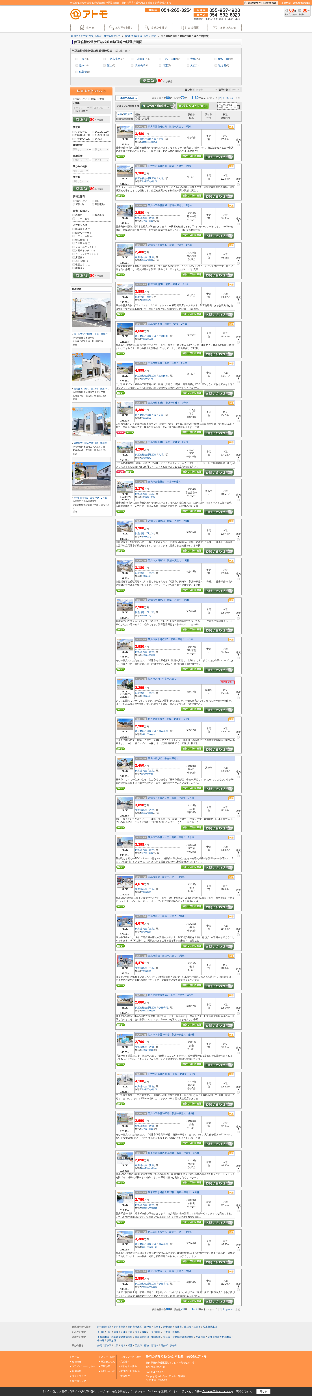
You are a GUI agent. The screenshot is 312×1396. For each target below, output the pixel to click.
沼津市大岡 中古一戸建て (162, 678)
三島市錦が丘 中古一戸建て (163, 758)
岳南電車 (200, 1337)
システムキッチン (86, 247)
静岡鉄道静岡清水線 (122, 1337)
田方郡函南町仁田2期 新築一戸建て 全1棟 (171, 1074)
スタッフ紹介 (108, 1356)
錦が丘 (150, 774)
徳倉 (155, 1168)
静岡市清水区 (135, 1326)
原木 (83, 65)
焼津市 (178, 1326)
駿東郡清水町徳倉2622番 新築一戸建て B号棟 (173, 1153)
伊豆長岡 (141, 65)
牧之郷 (223, 65)
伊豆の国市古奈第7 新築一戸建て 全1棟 (170, 995)
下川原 (100, 1332)
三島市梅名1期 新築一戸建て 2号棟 (168, 442)
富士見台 (151, 497)
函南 (151, 1086)
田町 (109, 1332)
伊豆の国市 (146, 734)
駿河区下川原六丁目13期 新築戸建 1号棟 (95, 443)
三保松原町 (155, 1332)
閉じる (263, 1391)
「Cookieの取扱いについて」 (216, 1391)
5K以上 (98, 138)
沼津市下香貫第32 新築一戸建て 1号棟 (170, 245)
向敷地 (175, 1332)
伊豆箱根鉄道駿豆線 (145, 139)
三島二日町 (171, 58)
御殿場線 (139, 296)
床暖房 (80, 257)
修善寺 (84, 71)
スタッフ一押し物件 (131, 1356)
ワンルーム (81, 131)
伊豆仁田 (225, 58)
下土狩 (150, 533)
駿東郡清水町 (147, 1168)
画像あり (80, 215)
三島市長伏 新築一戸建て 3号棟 (166, 876)
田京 (166, 65)
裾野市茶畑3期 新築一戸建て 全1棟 (168, 284)
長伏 (149, 892)
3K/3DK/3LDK (102, 135)
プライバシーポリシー (84, 1366)
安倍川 (173, 1345)
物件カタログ (79, 1380)
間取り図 (127, 114)
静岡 (99, 1345)
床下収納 (81, 261)
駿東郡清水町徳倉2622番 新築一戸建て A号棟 (173, 1192)
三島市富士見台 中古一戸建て (164, 481)
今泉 (137, 1332)
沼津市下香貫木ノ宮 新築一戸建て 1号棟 (171, 837)
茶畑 (149, 300)
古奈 (153, 734)
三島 (83, 58)
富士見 (154, 1247)
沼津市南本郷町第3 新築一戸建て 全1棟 (170, 639)
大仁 (194, 65)
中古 (101, 99)
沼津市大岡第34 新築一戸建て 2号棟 (168, 521)
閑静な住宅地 (83, 232)
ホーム (75, 1356)
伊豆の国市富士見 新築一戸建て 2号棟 (170, 1271)
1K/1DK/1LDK (102, 131)
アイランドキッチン (87, 254)
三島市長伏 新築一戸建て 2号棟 (166, 916)
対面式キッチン (85, 250)
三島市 (144, 339)
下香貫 (150, 221)
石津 (123, 1332)
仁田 (155, 142)
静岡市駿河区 (104, 1326)
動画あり (99, 215)
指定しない (81, 99)
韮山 (111, 65)
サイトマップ (79, 1376)
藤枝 (146, 1345)
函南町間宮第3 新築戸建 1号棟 (90, 498)
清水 (123, 1345)
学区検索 (105, 1366)
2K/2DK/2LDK (82, 135)
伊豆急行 (111, 1340)
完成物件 (125, 1361)
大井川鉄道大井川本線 (219, 1337)
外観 (120, 114)
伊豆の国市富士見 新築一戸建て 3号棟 (170, 1231)
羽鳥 (130, 1332)
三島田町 (142, 58)
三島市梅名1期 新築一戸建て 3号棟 (168, 402)
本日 (97, 201)
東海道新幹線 (142, 1337)
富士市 (157, 1326)
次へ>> (229, 98)
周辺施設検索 (108, 1361)
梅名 (149, 418)
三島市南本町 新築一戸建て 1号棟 (167, 363)
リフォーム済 (83, 236)
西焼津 (138, 1345)
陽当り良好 (82, 229)
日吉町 (164, 1345)
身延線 (166, 1337)
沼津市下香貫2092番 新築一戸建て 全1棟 (171, 1034)
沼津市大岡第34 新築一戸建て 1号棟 (168, 560)
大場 (195, 58)
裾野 (149, 296)
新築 (93, 99)
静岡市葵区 (119, 1326)
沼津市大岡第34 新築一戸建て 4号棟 (168, 600)
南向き (80, 268)
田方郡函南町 (147, 142)
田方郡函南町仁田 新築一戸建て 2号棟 (170, 126)
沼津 (151, 218)
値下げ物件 (82, 111)
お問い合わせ (108, 1371)
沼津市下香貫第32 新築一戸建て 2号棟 (170, 205)
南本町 (150, 339)
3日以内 (79, 204)
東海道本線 (141, 218)
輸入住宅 (81, 239)
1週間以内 (100, 204)
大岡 (149, 537)
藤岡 (144, 1332)
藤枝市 (187, 1326)
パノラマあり (82, 218)
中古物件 (125, 1376)
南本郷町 (151, 655)
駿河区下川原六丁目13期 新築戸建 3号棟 (95, 388)
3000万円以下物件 (130, 1371)
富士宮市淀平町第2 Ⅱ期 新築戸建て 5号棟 (97, 334)
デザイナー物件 (128, 1366)
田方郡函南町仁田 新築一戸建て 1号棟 (170, 166)
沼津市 (144, 221)
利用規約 (76, 1371)
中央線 (100, 1340)
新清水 (154, 1345)
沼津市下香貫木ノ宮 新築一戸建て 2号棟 (171, 798)
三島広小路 (115, 58)
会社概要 (76, 1361)
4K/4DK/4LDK (82, 138)
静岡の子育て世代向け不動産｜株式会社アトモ (176, 1356)
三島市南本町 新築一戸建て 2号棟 (167, 323)
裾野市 (144, 300)
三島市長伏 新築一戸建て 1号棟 (166, 955)
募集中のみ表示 (128, 98)
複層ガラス (82, 264)
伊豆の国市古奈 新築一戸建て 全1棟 (168, 719)
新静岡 (107, 1345)
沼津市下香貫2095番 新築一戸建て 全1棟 (171, 1113)
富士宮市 (167, 1326)
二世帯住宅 (82, 243)
